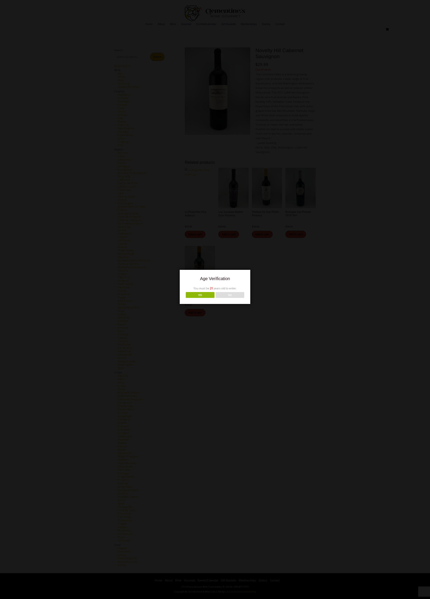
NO (230, 295)
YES (200, 295)
